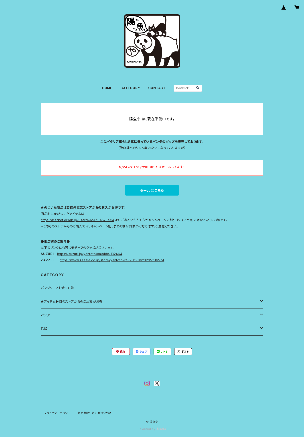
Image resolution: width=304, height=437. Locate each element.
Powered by (147, 429)
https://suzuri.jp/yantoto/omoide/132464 (89, 254)
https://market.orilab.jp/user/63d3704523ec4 (77, 220)
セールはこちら (152, 190)
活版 (44, 329)
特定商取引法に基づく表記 (94, 413)
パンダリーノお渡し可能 (57, 288)
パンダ (45, 315)
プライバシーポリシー (57, 413)
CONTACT (157, 88)
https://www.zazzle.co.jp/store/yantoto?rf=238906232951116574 (112, 260)
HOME (107, 88)
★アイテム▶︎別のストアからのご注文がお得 (71, 301)
